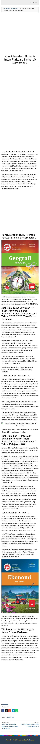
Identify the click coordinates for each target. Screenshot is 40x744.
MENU (35, 2)
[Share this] (2, 710)
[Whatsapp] (16, 710)
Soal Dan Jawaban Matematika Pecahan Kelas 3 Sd (30, 724)
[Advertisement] (20, 34)
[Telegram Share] (13, 710)
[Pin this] (9, 710)
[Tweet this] (6, 710)
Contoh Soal (10, 717)
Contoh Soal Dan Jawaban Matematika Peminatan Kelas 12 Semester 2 (9, 725)
